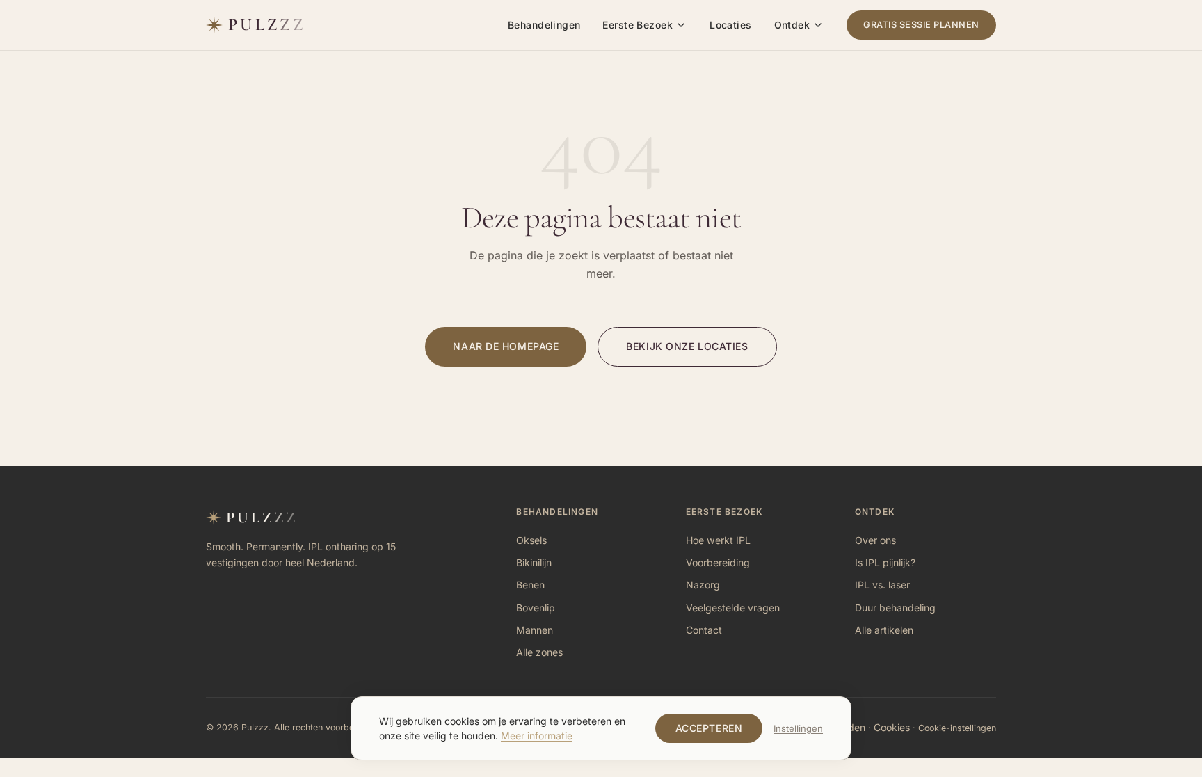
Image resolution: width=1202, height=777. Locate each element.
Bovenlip (535, 608)
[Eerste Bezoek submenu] (681, 25)
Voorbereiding (718, 562)
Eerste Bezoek (637, 25)
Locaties (730, 25)
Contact (704, 630)
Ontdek (792, 25)
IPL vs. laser (882, 585)
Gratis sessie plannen (921, 24)
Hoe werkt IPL (718, 540)
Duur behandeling (895, 608)
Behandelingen (544, 25)
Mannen (534, 630)
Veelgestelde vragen (733, 608)
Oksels (531, 540)
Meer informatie (536, 736)
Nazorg (703, 585)
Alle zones (539, 652)
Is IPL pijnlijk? (885, 562)
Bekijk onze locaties (687, 346)
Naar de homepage (506, 346)
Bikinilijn (534, 562)
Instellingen (798, 728)
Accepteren (709, 728)
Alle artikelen (884, 630)
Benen (530, 585)
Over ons (875, 540)
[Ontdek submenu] (818, 25)
